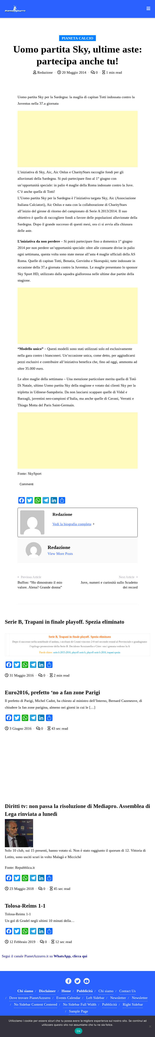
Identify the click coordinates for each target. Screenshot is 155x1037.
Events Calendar (68, 998)
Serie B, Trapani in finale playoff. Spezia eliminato (64, 622)
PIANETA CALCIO (77, 38)
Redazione (45, 72)
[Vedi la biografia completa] (93, 524)
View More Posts (60, 554)
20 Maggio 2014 (74, 72)
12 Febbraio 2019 (22, 942)
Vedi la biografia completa (71, 524)
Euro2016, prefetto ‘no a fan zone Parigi (52, 692)
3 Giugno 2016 (20, 728)
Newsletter (118, 998)
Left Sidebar (95, 998)
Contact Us (127, 991)
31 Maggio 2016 (21, 675)
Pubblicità (109, 1004)
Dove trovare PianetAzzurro (29, 998)
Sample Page (78, 1011)
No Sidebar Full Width (79, 1004)
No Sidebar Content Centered (35, 1004)
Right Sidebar (133, 1004)
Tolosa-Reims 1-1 (25, 906)
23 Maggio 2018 (21, 889)
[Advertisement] (78, 139)
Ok (78, 1031)
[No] (150, 1026)
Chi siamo (105, 991)
